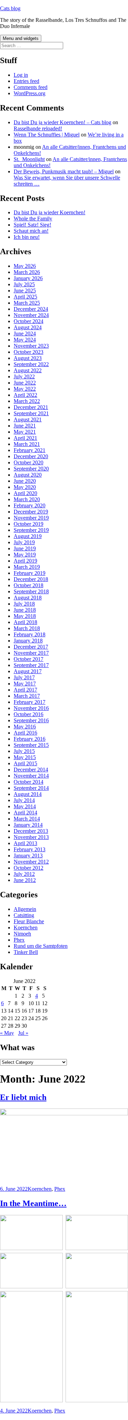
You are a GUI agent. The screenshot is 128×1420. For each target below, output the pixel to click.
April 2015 (25, 763)
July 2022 (24, 376)
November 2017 (31, 653)
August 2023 (28, 358)
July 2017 (24, 677)
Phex (19, 940)
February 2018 (29, 634)
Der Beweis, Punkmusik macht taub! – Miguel (64, 171)
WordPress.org (29, 93)
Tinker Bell (26, 952)
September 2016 (31, 720)
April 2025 (25, 297)
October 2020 (28, 462)
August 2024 (28, 327)
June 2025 (25, 290)
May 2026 (25, 266)
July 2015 (24, 751)
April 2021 (25, 438)
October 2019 (28, 524)
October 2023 (28, 352)
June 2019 (25, 548)
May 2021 (25, 432)
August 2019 (28, 536)
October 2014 (28, 782)
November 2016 (31, 708)
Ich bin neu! (27, 237)
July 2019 (24, 542)
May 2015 (25, 757)
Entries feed (26, 81)
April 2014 (25, 812)
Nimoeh (22, 934)
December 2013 (31, 831)
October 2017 (28, 659)
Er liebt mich (23, 1097)
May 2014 (25, 806)
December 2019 (31, 512)
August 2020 (28, 475)
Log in (21, 75)
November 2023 (31, 346)
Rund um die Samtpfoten (41, 946)
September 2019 (31, 530)
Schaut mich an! (31, 231)
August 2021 (28, 419)
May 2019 (25, 554)
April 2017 (25, 690)
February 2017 (29, 702)
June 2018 (25, 610)
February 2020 (29, 505)
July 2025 (24, 284)
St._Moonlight (29, 159)
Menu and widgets (21, 38)
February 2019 (29, 573)
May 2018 (25, 616)
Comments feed (30, 87)
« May (7, 1033)
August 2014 (28, 794)
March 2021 (27, 444)
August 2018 (28, 597)
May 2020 (25, 487)
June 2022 (25, 383)
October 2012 (28, 868)
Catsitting (24, 915)
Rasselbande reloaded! (38, 128)
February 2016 (29, 739)
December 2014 (31, 769)
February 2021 (29, 450)
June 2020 (25, 481)
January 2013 (28, 855)
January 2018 (28, 640)
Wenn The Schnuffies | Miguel (47, 134)
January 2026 (28, 278)
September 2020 (31, 469)
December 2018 (31, 579)
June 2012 (25, 880)
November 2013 (31, 837)
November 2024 (31, 315)
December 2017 (31, 647)
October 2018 (28, 585)
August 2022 (28, 370)
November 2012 (31, 862)
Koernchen (26, 927)
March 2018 (27, 628)
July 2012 (24, 874)
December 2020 (31, 456)
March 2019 (27, 567)
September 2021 (31, 413)
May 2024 (25, 340)
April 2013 (25, 843)
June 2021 (25, 426)
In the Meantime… (33, 1203)
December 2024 (31, 309)
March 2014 (27, 819)
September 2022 (31, 364)
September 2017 (31, 665)
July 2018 (24, 604)
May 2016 (25, 726)
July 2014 (24, 800)
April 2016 (25, 733)
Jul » (23, 1033)
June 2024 (25, 333)
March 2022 (27, 401)
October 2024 (28, 321)
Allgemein (25, 909)
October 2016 (28, 714)
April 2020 (25, 493)
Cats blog (10, 8)
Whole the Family (33, 218)
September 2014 (31, 788)
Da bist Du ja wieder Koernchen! (49, 212)
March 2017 (27, 696)
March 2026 (27, 272)
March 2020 (27, 499)
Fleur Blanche (29, 921)
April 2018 (25, 622)
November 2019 (31, 518)
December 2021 (31, 407)
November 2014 (31, 776)
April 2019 (25, 561)
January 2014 (28, 825)
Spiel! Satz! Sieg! (32, 225)
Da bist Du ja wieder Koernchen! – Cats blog (62, 122)
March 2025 (27, 303)
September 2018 (31, 591)
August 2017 (28, 671)
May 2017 (25, 683)
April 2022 (25, 395)
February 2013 (29, 849)
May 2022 (25, 389)
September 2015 (31, 745)
